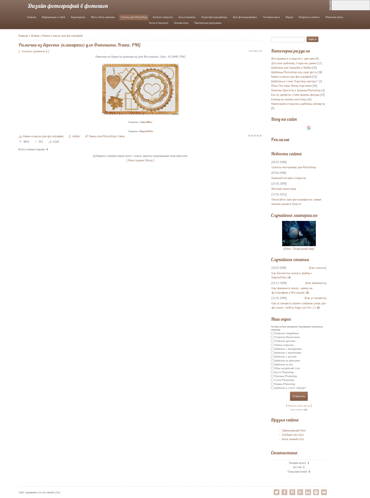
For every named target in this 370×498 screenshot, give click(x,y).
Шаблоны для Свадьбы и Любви (291, 67)
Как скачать (317, 268)
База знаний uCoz (293, 439)
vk (324, 492)
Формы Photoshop (284, 383)
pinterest (292, 492)
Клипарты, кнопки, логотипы (288, 99)
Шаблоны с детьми (285, 356)
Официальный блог (294, 430)
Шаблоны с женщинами (288, 348)
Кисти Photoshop (284, 372)
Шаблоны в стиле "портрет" (290, 387)
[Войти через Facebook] (295, 128)
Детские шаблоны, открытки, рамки (294, 63)
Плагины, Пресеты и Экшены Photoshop (296, 90)
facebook (284, 492)
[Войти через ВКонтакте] (289, 128)
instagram (316, 492)
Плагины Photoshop (285, 376)
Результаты (292, 406)
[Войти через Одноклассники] (315, 128)
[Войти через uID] (282, 128)
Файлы (35, 35)
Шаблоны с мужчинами (287, 352)
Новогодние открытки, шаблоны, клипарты (298, 104)
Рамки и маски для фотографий (62, 35)
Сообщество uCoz (293, 434)
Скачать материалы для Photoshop (294, 167)
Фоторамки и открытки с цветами (293, 58)
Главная (23, 35)
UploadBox (146, 122)
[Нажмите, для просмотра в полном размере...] (140, 89)
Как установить (315, 298)
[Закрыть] (330, 5)
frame (121, 136)
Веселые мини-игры (284, 189)
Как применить (315, 283)
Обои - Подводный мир (299, 249)
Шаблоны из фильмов (287, 360)
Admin (76, 136)
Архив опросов (304, 406)
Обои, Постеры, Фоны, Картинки (291, 85)
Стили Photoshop (284, 380)
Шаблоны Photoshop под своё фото (294, 72)
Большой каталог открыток (289, 178)
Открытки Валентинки (287, 337)
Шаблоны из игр (283, 364)
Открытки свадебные (286, 333)
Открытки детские (284, 341)
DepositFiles (146, 131)
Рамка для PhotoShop (102, 136)
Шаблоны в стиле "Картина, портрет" (294, 81)
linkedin (308, 492)
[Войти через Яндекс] (302, 128)
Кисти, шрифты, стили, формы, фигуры (295, 95)
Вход (149, 160)
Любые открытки (283, 344)
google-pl (300, 492)
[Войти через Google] (309, 128)
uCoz (58, 492)
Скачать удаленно (33, 51)
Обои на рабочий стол (287, 368)
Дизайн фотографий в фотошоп (68, 5)
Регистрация (136, 160)
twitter (276, 492)
